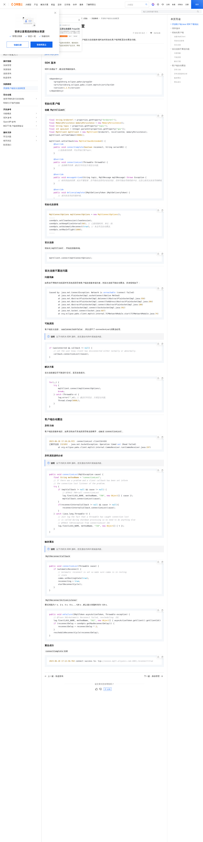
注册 (187, 4)
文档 (168, 4)
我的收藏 (157, 33)
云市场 (67, 4)
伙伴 (75, 4)
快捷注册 (18, 44)
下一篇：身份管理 (152, 676)
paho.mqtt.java (52, 54)
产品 (36, 4)
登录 (197, 4)
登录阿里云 (41, 44)
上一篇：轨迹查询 (55, 676)
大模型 (28, 4)
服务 (81, 4)
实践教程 (95, 18)
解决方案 (44, 4)
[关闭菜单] (4, 4)
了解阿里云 (91, 4)
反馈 (108, 689)
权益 (53, 4)
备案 (173, 4)
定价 (60, 4)
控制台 (180, 4)
